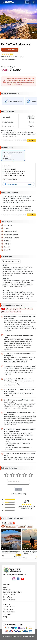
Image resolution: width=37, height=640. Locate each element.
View (29, 184)
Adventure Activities (9, 607)
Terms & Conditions (9, 594)
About (5, 587)
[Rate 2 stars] (12, 475)
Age (15, 309)
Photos (34, 32)
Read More (31, 140)
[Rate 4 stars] (24, 475)
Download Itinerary (11, 49)
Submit (18, 489)
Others (29, 309)
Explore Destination (9, 612)
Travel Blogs (7, 614)
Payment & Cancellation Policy (12, 592)
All (3, 309)
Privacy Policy (7, 597)
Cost (18, 312)
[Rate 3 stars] (18, 475)
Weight (4, 312)
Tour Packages (8, 609)
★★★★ (6, 54)
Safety (9, 309)
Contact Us (6, 589)
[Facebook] (18, 579)
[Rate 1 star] (6, 475)
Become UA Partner (9, 599)
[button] (23, 57)
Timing (11, 312)
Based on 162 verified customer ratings (11, 56)
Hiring (5, 617)
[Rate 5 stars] (30, 475)
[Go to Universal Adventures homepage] (8, 2)
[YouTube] (22, 579)
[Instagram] (13, 579)
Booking (22, 309)
